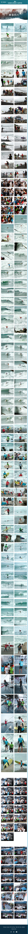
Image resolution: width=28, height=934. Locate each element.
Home (2, 18)
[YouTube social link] (16, 932)
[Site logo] (15, 2)
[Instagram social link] (13, 932)
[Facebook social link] (11, 932)
